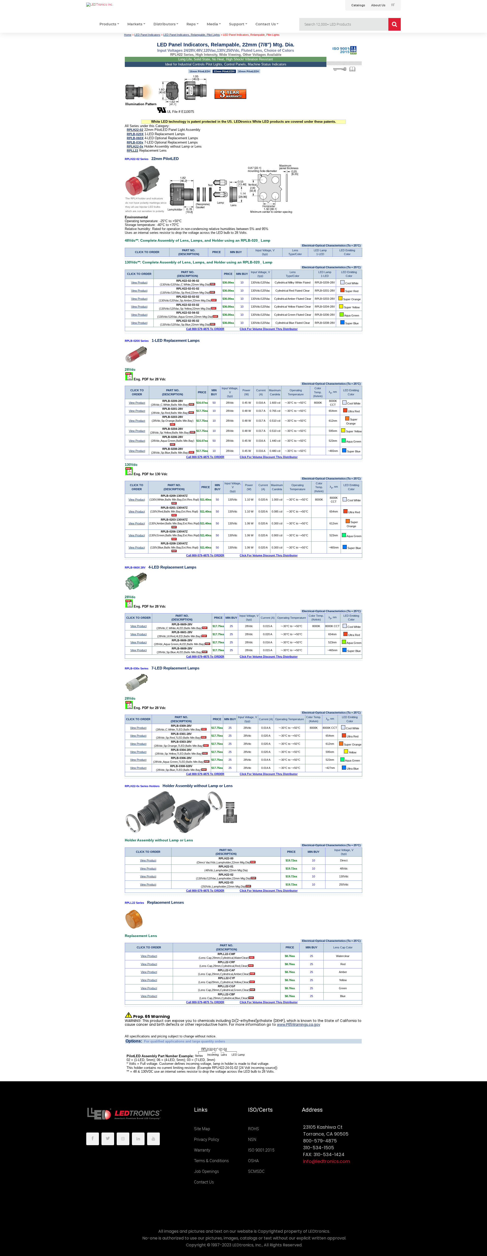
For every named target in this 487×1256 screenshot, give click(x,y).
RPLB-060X (135, 138)
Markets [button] (134, 24)
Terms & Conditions (211, 1160)
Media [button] (212, 24)
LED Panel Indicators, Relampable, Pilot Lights (191, 34)
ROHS (253, 1128)
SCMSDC (256, 1171)
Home (127, 34)
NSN (252, 1139)
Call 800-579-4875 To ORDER (205, 328)
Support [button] (236, 24)
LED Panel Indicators (147, 34)
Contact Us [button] (265, 24)
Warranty (202, 1150)
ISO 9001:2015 (261, 1150)
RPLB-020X (135, 134)
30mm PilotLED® (248, 71)
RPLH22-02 (135, 130)
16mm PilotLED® (199, 71)
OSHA (253, 1160)
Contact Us (204, 1182)
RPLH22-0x (135, 146)
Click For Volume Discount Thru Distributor (269, 328)
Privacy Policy (206, 1139)
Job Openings (206, 1171)
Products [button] (107, 24)
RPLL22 (132, 150)
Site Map (202, 1128)
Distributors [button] (164, 24)
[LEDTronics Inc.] (124, 5)
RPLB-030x (135, 142)
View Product (139, 282)
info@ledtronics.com (326, 1161)
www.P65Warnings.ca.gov (298, 1024)
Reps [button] (191, 24)
